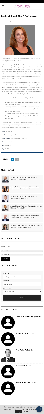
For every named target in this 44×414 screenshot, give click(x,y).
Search (22, 298)
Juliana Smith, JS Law (23, 366)
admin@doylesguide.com (24, 404)
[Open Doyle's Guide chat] (39, 409)
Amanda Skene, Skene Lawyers (26, 382)
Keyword (6, 273)
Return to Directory (6, 21)
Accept (18, 412)
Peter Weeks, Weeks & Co (24, 350)
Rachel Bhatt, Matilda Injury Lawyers (28, 317)
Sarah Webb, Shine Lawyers (25, 333)
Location (6, 280)
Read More (27, 412)
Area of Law (7, 288)
